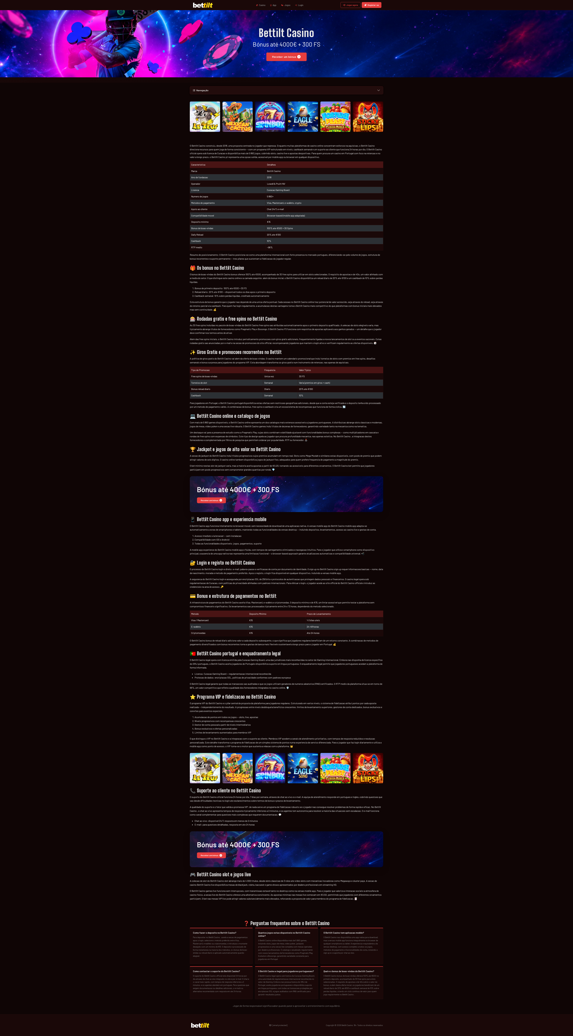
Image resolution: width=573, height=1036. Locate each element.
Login (300, 5)
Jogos (287, 5)
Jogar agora (352, 5)
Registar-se (373, 5)
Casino (262, 5)
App (274, 5)
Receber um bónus (284, 56)
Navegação (202, 90)
